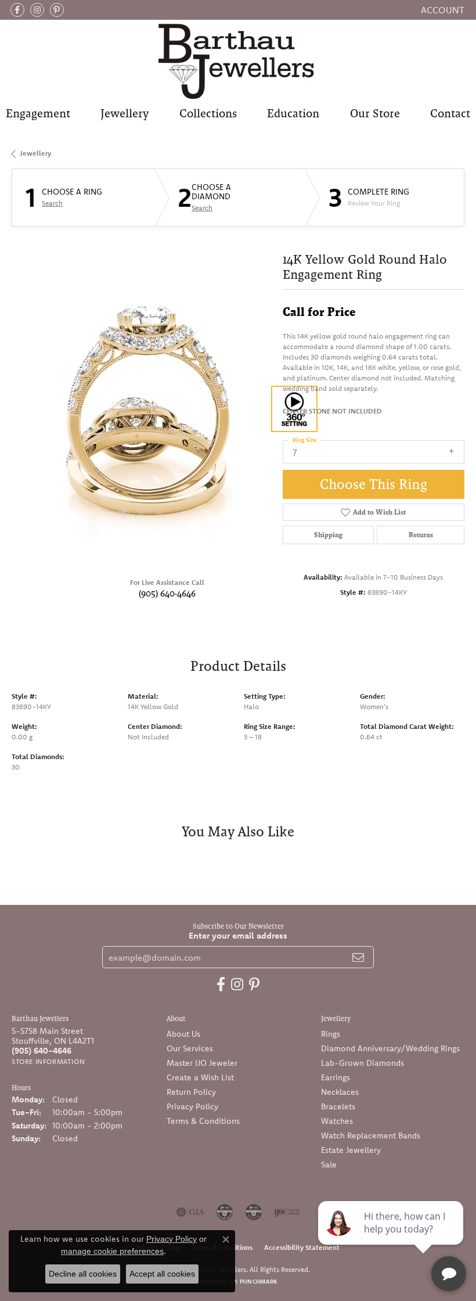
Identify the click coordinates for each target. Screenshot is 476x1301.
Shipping (328, 535)
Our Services (190, 1048)
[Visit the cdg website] (224, 1212)
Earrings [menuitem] (335, 1077)
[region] (141, 409)
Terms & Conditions (203, 1121)
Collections (208, 113)
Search (52, 203)
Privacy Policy (192, 1106)
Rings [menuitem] (330, 1034)
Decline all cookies (83, 1273)
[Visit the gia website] (190, 1212)
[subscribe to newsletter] (358, 957)
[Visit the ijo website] (287, 1212)
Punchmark (258, 1281)
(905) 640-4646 (167, 593)
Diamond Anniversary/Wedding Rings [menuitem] (390, 1048)
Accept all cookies (162, 1273)
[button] (441, 10)
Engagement (38, 113)
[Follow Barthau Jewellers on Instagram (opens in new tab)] (37, 10)
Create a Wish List (200, 1077)
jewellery (35, 153)
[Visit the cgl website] (253, 1212)
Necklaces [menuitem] (340, 1092)
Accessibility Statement (302, 1247)
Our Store (375, 113)
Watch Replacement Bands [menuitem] (370, 1135)
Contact (450, 113)
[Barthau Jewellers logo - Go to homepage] (238, 61)
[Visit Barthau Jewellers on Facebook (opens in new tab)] (17, 10)
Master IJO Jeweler (202, 1063)
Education (293, 113)
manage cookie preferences (112, 1251)
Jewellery (124, 113)
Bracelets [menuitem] (338, 1106)
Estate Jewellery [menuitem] (351, 1150)
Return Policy (191, 1092)
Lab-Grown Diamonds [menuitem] (362, 1063)
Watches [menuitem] (337, 1121)
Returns (421, 535)
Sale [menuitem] (329, 1164)
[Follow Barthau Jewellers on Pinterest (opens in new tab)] (57, 10)
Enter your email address (238, 935)
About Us (183, 1034)
